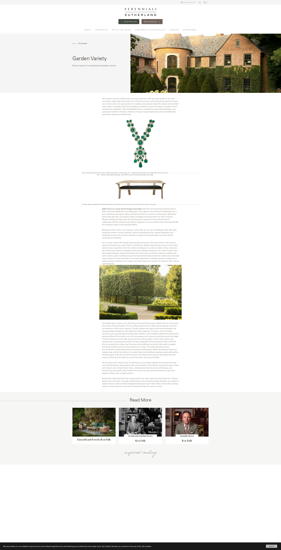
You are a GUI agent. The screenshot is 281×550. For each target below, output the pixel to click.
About (88, 30)
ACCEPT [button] (271, 546)
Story (74, 43)
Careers (174, 30)
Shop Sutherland (150, 21)
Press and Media (122, 30)
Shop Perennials (130, 21)
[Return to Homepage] (140, 12)
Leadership (101, 30)
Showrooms (190, 30)
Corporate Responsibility (150, 30)
